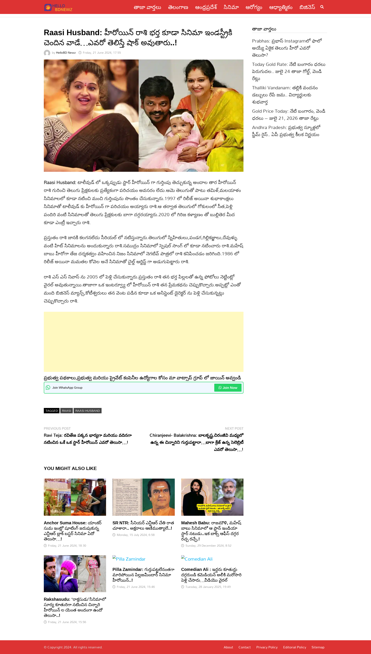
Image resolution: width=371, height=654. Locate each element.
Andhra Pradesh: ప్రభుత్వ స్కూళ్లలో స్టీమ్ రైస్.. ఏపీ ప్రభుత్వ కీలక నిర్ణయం (286, 131)
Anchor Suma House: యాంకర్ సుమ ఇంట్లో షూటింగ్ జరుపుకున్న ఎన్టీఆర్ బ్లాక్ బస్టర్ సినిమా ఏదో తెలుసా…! (73, 531)
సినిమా (231, 7)
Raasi (66, 410)
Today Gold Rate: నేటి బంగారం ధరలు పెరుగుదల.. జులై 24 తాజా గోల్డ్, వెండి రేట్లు (288, 71)
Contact (245, 647)
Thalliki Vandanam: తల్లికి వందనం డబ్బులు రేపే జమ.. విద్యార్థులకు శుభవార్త (285, 94)
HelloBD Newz (66, 52)
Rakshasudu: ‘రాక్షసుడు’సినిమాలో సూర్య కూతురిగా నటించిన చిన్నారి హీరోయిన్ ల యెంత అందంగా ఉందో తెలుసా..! (75, 607)
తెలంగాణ (178, 7)
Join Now (230, 387)
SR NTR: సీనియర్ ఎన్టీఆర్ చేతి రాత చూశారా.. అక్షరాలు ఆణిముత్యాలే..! (143, 525)
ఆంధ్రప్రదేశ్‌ (206, 7)
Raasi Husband (87, 410)
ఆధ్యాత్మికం (281, 7)
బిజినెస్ (307, 7)
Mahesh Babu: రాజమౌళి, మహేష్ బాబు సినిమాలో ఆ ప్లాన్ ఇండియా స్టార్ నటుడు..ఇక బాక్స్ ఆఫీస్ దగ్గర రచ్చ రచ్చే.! (211, 531)
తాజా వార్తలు (147, 7)
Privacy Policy (267, 647)
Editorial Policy (294, 647)
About (228, 647)
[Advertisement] (143, 342)
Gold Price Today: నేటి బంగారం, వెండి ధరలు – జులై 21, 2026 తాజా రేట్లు (288, 114)
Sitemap (318, 647)
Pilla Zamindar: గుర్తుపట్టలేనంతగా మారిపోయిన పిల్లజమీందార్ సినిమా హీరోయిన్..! (143, 574)
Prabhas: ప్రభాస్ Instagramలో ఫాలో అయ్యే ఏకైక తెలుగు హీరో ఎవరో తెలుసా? (287, 47)
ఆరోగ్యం (254, 7)
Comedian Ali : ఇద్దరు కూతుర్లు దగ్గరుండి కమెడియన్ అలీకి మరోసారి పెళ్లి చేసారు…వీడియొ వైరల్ (211, 574)
